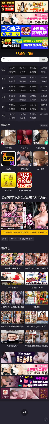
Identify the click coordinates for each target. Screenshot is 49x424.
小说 (3, 106)
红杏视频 (12, 118)
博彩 (3, 70)
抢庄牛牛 (44, 72)
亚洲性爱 (12, 86)
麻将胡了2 (12, 72)
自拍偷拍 (22, 77)
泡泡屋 (22, 118)
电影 (3, 88)
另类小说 (22, 109)
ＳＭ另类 (44, 81)
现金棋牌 (33, 72)
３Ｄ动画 (44, 77)
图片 (3, 97)
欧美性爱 (44, 86)
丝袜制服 (22, 81)
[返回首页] (46, 419)
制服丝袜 (12, 90)
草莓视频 (33, 114)
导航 (3, 116)
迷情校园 (12, 109)
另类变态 (44, 90)
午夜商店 (22, 114)
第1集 (4, 239)
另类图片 (44, 100)
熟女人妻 (12, 81)
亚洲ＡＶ (12, 77)
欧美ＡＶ (33, 77)
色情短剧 (33, 118)
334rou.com (24, 53)
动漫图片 (44, 96)
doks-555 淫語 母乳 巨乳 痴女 (21, 239)
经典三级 (22, 90)
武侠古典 (44, 105)
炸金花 (22, 72)
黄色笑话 (33, 109)
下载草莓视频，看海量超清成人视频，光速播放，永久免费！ (24, 232)
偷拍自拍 (22, 86)
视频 (3, 79)
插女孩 (12, 114)
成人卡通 (33, 86)
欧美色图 (33, 96)
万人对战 (33, 68)
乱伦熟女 (33, 90)
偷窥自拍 (12, 96)
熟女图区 (33, 100)
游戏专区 (44, 68)
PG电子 (12, 68)
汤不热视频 (44, 114)
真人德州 (22, 68)
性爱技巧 (44, 109)
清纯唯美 (22, 100)
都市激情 (12, 105)
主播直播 (33, 81)
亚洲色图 (22, 96)
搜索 (43, 59)
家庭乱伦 (22, 105)
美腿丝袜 (12, 100)
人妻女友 (33, 105)
